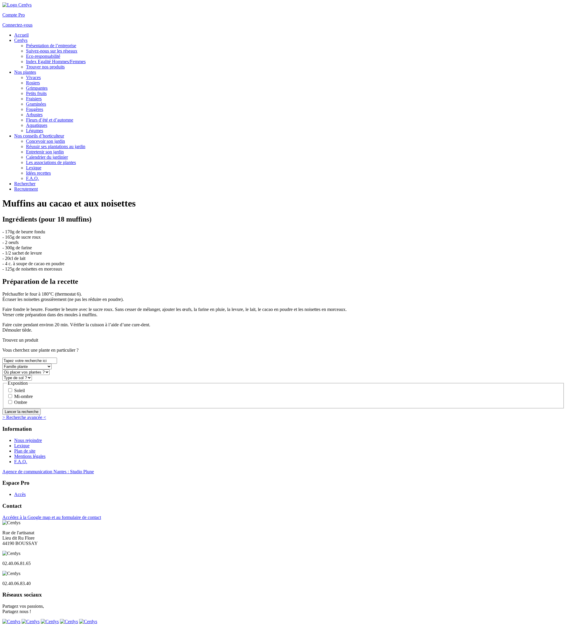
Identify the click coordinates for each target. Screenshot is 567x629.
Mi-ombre (23, 396)
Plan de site (24, 450)
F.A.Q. (20, 461)
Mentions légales (29, 456)
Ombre (20, 402)
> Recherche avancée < (24, 417)
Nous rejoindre (28, 440)
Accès (20, 494)
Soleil (19, 390)
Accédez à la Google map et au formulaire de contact (51, 517)
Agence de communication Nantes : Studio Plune (48, 471)
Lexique (22, 445)
